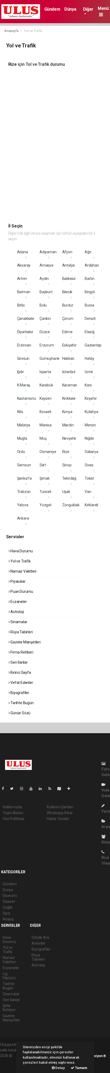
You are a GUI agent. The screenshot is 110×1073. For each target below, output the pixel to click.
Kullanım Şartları (60, 807)
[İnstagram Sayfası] (24, 788)
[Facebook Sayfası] (5, 788)
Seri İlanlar (19, 662)
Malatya (23, 425)
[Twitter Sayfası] (14, 788)
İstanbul (68, 372)
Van (88, 491)
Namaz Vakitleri (23, 571)
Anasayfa (11, 31)
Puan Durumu (21, 591)
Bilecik (67, 292)
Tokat (89, 478)
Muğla (22, 438)
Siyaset (9, 901)
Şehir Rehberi (9, 1007)
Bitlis (21, 305)
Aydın (44, 278)
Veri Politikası (13, 819)
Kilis (20, 412)
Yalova (22, 505)
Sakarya (91, 452)
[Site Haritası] (61, 788)
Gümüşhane (50, 358)
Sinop (67, 465)
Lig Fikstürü (9, 976)
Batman (23, 292)
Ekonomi (10, 896)
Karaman (69, 385)
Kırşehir (91, 398)
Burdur (67, 305)
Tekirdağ (69, 478)
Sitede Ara (40, 937)
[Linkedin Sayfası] (42, 788)
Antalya (68, 265)
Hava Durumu (21, 551)
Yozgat (46, 505)
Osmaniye (48, 452)
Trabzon (24, 491)
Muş (43, 438)
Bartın (90, 278)
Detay (60, 1068)
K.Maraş (23, 385)
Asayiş (8, 919)
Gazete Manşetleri (25, 642)
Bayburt (46, 292)
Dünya (70, 9)
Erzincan (24, 345)
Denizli (90, 318)
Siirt (43, 465)
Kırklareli (91, 505)
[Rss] (52, 788)
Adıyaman (48, 252)
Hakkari (68, 358)
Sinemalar (11, 994)
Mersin (90, 425)
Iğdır (20, 372)
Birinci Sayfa (20, 672)
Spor (6, 913)
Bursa (89, 305)
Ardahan (92, 265)
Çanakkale (25, 318)
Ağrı (88, 252)
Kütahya (91, 412)
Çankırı (45, 318)
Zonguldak (71, 505)
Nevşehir (69, 438)
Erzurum (47, 345)
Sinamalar (18, 622)
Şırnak (45, 478)
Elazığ (90, 332)
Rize (65, 452)
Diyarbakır (25, 332)
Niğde (89, 438)
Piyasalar (17, 581)
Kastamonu (26, 398)
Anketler (38, 943)
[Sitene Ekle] (70, 788)
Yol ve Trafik (20, 561)
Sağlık (8, 907)
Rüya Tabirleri (21, 632)
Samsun (24, 465)
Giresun (23, 358)
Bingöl (90, 292)
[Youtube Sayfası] (33, 788)
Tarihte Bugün (21, 703)
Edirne (67, 332)
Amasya (46, 265)
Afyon (67, 252)
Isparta (45, 372)
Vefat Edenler (21, 682)
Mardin (68, 425)
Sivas (89, 465)
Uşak (66, 491)
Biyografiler (19, 693)
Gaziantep (93, 345)
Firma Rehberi (21, 652)
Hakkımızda (12, 807)
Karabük (46, 385)
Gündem (52, 9)
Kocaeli (45, 412)
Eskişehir (69, 345)
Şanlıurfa (24, 478)
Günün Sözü (20, 713)
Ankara (23, 518)
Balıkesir (69, 278)
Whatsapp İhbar (60, 813)
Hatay (89, 358)
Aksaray (24, 265)
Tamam (80, 1068)
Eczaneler (18, 601)
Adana (22, 252)
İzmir (89, 372)
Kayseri (46, 398)
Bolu (43, 305)
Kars (88, 385)
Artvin (22, 278)
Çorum (67, 318)
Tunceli (45, 491)
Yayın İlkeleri (13, 813)
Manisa (46, 425)
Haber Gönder (58, 819)
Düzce (45, 332)
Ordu (21, 452)
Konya (67, 412)
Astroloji (17, 612)
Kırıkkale (69, 398)
